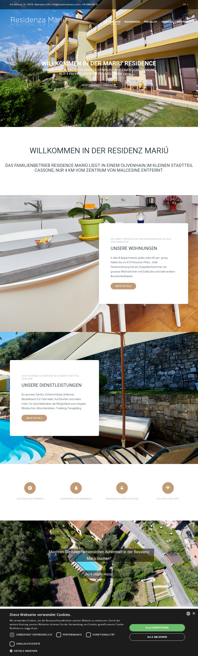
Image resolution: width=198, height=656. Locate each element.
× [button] (193, 613)
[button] (67, 650)
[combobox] (188, 614)
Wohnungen (132, 22)
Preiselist (150, 22)
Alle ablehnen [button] (157, 637)
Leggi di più (31, 628)
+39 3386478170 (89, 4)
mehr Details (123, 286)
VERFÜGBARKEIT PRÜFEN (97, 85)
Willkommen (112, 22)
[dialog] (99, 632)
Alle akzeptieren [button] (157, 627)
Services (167, 22)
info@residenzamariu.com (66, 4)
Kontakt (182, 22)
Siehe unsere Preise (99, 574)
